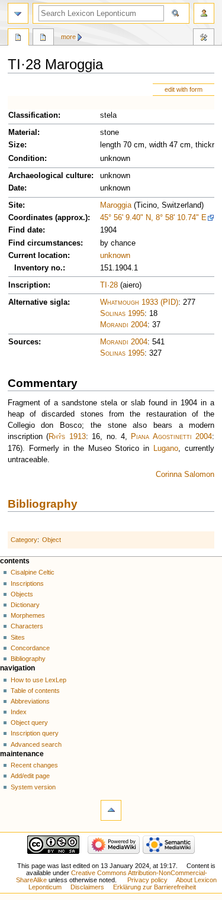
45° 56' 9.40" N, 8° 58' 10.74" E (153, 218)
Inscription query (35, 733)
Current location (37, 255)
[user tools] (204, 13)
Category (24, 539)
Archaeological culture (49, 176)
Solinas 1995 (122, 313)
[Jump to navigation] (18, 13)
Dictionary (25, 604)
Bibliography (43, 504)
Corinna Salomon (185, 474)
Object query (29, 722)
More (68, 36)
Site (15, 205)
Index (19, 711)
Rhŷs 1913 (67, 437)
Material (22, 132)
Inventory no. (38, 268)
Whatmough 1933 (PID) (139, 302)
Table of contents (35, 690)
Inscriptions (27, 583)
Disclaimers (87, 887)
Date (16, 188)
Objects (22, 594)
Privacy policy (147, 879)
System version (33, 787)
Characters (27, 626)
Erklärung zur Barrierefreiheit (154, 887)
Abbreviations (30, 701)
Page (18, 38)
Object (51, 539)
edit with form (183, 89)
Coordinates (30, 218)
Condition (26, 158)
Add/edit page (30, 775)
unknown (115, 255)
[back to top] (111, 810)
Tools (204, 38)
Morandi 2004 (123, 325)
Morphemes (28, 615)
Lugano (165, 448)
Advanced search (36, 744)
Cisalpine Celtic (32, 572)
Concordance (30, 647)
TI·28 (109, 285)
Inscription (28, 285)
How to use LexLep (38, 679)
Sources (23, 342)
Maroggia (115, 205)
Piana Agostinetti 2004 (171, 437)
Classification (33, 115)
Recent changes (34, 765)
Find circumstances (44, 243)
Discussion (43, 38)
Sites (18, 637)
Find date (25, 230)
